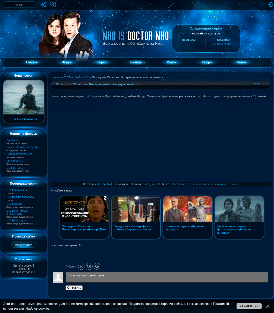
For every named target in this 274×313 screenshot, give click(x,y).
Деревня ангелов (202, 184)
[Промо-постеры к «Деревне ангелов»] (188, 239)
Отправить (74, 287)
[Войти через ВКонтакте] (89, 266)
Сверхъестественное (19, 154)
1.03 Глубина (14, 203)
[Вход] (81, 266)
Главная (56, 77)
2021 (67, 77)
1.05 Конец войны (17, 190)
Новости (32, 62)
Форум (67, 62)
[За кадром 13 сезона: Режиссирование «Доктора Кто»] (85, 239)
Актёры (206, 62)
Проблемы (12, 140)
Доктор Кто (104, 184)
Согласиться (249, 306)
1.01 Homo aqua (16, 220)
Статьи (242, 62)
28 (87, 77)
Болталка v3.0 (15, 160)
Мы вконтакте (14, 167)
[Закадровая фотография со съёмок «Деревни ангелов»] (136, 239)
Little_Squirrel (152, 184)
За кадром (220, 184)
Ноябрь (78, 77)
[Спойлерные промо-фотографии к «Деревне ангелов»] (239, 239)
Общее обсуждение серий (22, 147)
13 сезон (232, 184)
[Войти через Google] (97, 266)
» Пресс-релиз (222, 44)
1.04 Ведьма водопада (20, 197)
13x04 (172, 184)
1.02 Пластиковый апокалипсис (17, 212)
